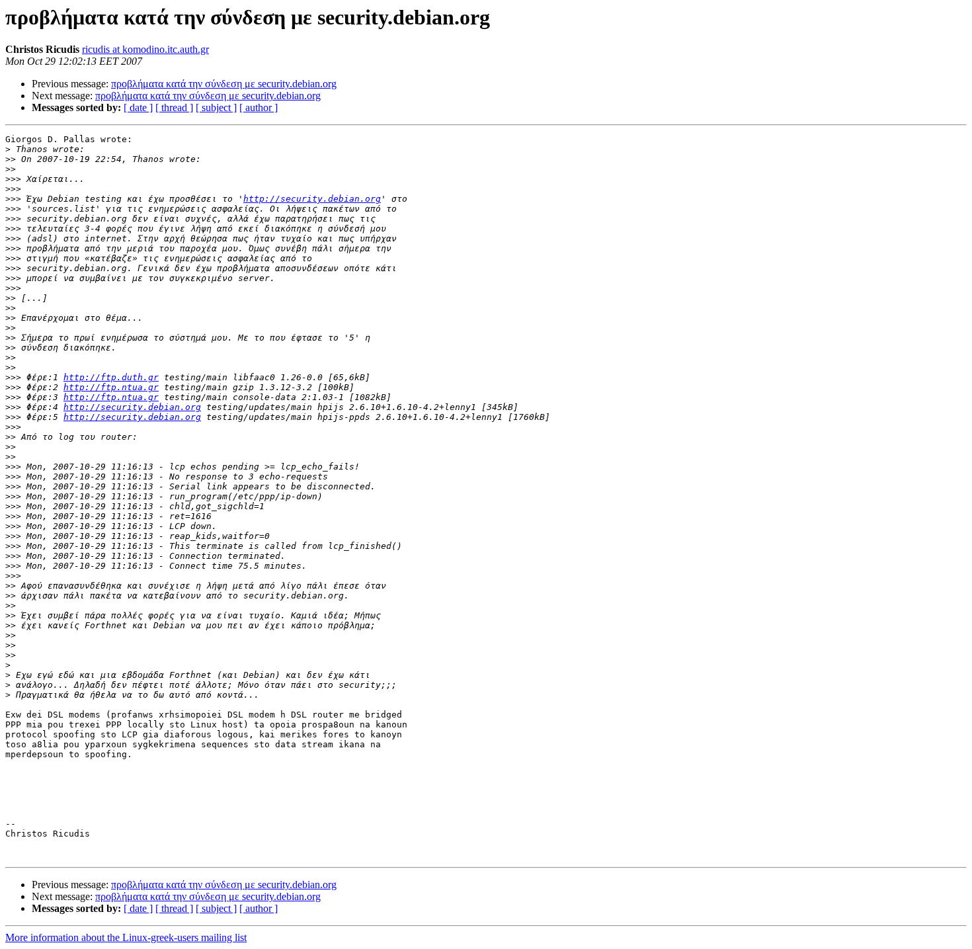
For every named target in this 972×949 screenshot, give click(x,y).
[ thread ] (174, 107)
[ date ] (138, 107)
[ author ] (258, 107)
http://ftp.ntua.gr (111, 387)
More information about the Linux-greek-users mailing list (126, 937)
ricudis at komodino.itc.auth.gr (145, 49)
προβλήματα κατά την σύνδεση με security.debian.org (224, 83)
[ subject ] (216, 107)
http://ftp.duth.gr (111, 377)
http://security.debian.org (312, 199)
